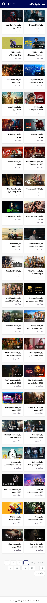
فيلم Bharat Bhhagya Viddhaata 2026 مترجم (34, 164)
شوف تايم (34, 3)
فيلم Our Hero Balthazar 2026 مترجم (36, 437)
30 (17, 568)
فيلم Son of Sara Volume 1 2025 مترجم (36, 547)
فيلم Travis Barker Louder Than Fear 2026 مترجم (35, 246)
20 (25, 568)
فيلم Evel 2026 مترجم (12, 216)
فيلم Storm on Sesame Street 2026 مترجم (15, 519)
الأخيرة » (39, 573)
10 (32, 568)
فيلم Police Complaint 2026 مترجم (36, 109)
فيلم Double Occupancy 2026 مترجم (36, 492)
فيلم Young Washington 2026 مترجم (35, 519)
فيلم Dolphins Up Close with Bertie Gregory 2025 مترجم (35, 82)
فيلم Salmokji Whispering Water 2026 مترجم (35, 465)
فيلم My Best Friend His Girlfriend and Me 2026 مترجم (13, 355)
